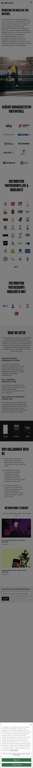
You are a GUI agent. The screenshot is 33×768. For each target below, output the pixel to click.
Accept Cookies (16, 764)
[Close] (31, 725)
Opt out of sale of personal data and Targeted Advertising (16, 754)
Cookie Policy (14, 750)
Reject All (16, 760)
